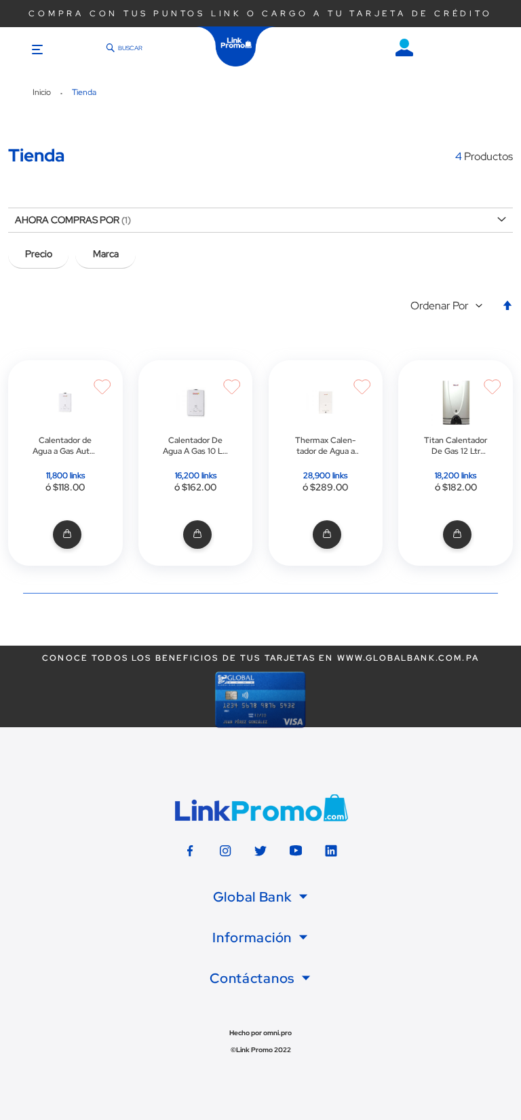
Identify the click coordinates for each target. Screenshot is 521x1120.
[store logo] (236, 46)
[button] (449, 306)
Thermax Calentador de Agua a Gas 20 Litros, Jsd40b (325, 446)
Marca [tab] (106, 254)
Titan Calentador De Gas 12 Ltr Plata (455, 446)
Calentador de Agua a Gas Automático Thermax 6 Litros (65, 446)
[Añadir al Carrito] (65, 535)
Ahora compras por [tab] (67, 220)
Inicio (43, 92)
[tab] (260, 896)
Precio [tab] (38, 254)
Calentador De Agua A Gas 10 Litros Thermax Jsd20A (195, 446)
